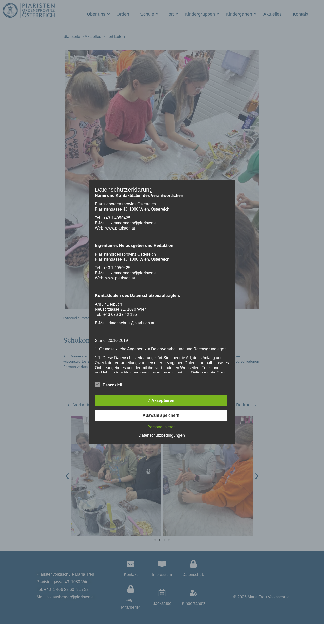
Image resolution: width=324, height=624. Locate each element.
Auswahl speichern (161, 415)
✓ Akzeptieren (160, 400)
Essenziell (112, 385)
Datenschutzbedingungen (161, 435)
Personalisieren (161, 427)
